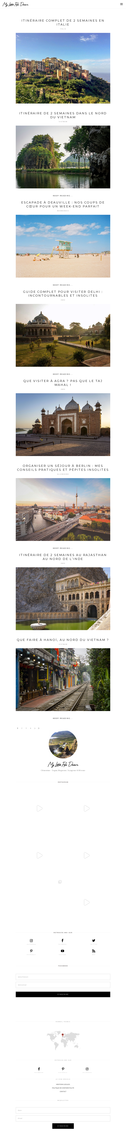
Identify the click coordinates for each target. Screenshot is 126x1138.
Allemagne (63, 474)
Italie (63, 29)
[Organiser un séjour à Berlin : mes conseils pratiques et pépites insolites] (63, 509)
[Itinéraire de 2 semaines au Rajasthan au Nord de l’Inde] (63, 598)
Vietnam (63, 121)
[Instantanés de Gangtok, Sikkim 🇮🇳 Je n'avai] (39, 902)
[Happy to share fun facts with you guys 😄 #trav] (86, 808)
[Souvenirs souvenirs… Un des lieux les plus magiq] (39, 808)
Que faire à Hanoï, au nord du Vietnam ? (63, 640)
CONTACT (63, 1091)
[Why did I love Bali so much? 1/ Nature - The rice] (86, 902)
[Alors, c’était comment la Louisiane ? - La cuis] (39, 855)
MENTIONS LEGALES (63, 1084)
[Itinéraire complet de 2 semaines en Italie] (63, 68)
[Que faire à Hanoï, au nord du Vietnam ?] (63, 679)
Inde (63, 300)
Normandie (63, 211)
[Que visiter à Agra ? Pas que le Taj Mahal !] (63, 424)
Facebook (63, 966)
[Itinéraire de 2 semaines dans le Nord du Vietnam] (63, 157)
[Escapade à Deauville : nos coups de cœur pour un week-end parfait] (63, 246)
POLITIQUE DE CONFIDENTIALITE (63, 1088)
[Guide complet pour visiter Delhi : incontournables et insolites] (63, 335)
